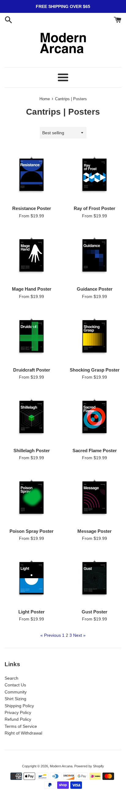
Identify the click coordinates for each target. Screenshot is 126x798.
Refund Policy (18, 719)
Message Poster (94, 531)
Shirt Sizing (15, 698)
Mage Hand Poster (31, 289)
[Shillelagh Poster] (31, 417)
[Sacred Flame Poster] (94, 417)
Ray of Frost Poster (94, 208)
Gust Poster (94, 611)
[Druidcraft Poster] (31, 336)
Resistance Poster (31, 208)
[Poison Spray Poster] (31, 498)
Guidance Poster (95, 289)
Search (11, 678)
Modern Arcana (61, 766)
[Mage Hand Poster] (31, 255)
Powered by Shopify (89, 766)
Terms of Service (21, 726)
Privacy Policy (18, 712)
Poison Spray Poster (31, 531)
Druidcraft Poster (31, 369)
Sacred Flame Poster (94, 450)
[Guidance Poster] (94, 255)
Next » (79, 635)
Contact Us (15, 684)
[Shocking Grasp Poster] (94, 336)
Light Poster (31, 611)
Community (16, 691)
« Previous (50, 635)
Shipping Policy (19, 705)
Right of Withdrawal (23, 733)
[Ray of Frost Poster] (94, 175)
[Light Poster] (31, 578)
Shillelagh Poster (31, 450)
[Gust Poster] (94, 578)
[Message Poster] (94, 498)
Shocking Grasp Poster (95, 369)
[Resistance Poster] (31, 175)
